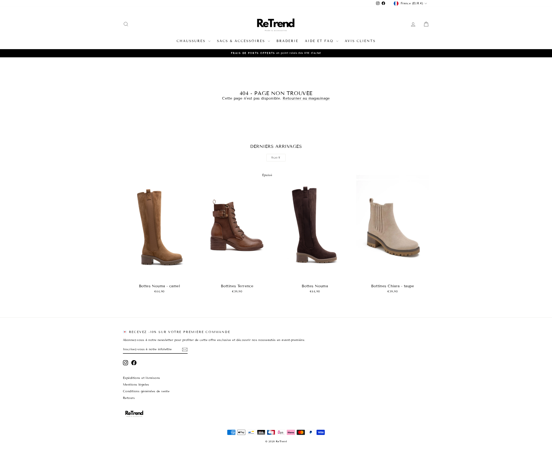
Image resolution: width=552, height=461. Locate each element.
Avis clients (360, 41)
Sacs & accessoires (242, 41)
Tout (276, 157)
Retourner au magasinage (306, 98)
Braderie (287, 41)
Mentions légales (136, 384)
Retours (129, 398)
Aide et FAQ (320, 41)
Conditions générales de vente (146, 391)
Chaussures (192, 41)
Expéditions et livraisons (141, 378)
